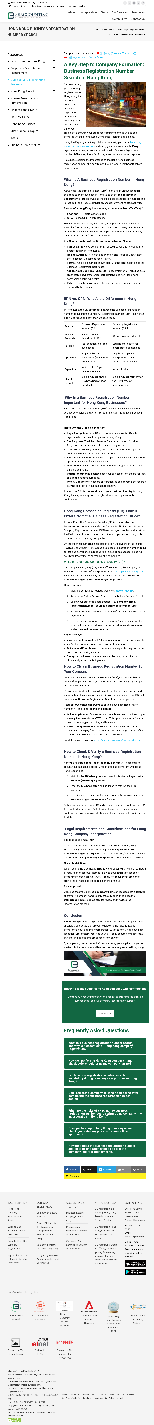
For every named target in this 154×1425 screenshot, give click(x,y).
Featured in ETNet (40, 1352)
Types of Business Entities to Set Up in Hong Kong (18, 1259)
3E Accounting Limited (39, 1405)
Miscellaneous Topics (24, 131)
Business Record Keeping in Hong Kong (75, 1216)
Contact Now (105, 1014)
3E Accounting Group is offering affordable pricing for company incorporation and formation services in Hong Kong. (106, 1254)
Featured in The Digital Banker (16, 1352)
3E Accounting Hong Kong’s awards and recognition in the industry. (105, 1232)
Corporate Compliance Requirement (25, 70)
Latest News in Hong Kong (28, 61)
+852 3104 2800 (43, 3)
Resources (15, 54)
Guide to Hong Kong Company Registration (18, 1244)
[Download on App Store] (135, 1263)
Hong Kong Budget (23, 124)
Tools (14, 138)
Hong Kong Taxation (24, 91)
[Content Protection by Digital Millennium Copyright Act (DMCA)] (14, 1422)
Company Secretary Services (47, 1214)
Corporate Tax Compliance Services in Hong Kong (76, 1245)
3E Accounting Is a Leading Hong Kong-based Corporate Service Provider (106, 1214)
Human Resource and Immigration (24, 100)
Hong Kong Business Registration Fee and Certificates (48, 1259)
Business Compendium (25, 145)
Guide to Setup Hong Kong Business (28, 82)
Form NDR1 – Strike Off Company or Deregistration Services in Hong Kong (47, 1231)
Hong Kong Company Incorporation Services (15, 1214)
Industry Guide (20, 117)
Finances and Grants (24, 110)
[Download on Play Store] (135, 1272)
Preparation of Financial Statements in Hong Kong (76, 1230)
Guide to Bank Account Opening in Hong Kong (17, 1230)
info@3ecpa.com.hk (20, 3)
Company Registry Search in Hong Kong (47, 1246)
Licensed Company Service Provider (65, 1320)
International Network (16, 1317)
